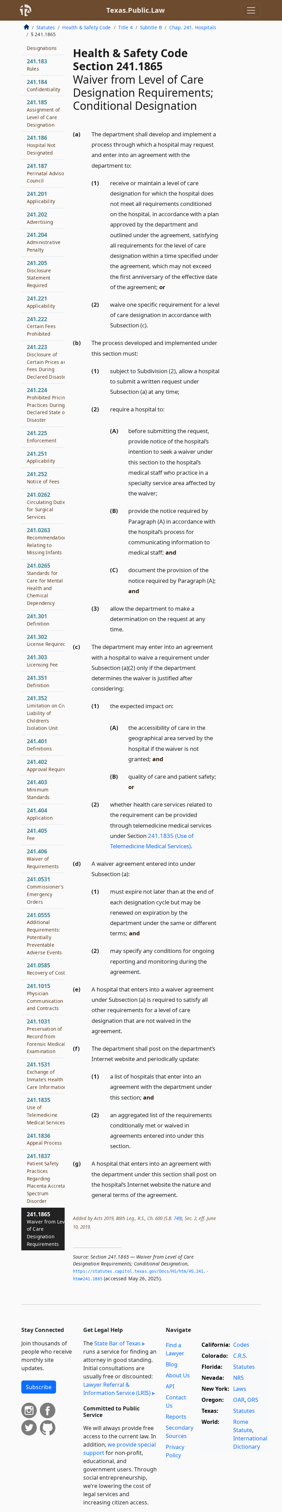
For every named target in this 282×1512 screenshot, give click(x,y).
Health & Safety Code (86, 27)
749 (177, 1218)
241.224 (47, 404)
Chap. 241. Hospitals (192, 27)
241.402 (48, 765)
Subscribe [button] (39, 1387)
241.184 (43, 85)
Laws (239, 1389)
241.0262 (47, 505)
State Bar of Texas (117, 1343)
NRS (238, 1378)
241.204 (44, 242)
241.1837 (46, 1178)
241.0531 (45, 890)
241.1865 (48, 1228)
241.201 (41, 197)
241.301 (38, 619)
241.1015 (45, 996)
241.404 (40, 814)
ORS (252, 1400)
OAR (239, 1400)
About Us (178, 1375)
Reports (176, 1416)
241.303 (42, 660)
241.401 (39, 744)
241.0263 (48, 541)
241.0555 (44, 933)
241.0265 (45, 584)
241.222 (41, 326)
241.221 (41, 302)
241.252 (43, 477)
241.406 (43, 859)
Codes (241, 1344)
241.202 (40, 218)
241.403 (38, 789)
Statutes (45, 27)
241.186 (41, 145)
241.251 (41, 457)
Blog (171, 1364)
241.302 (46, 640)
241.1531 (47, 1075)
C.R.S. (240, 1355)
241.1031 (46, 1036)
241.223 (48, 361)
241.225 (41, 436)
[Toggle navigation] (251, 10)
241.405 (37, 834)
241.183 (37, 64)
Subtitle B (151, 27)
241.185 (43, 113)
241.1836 (44, 1139)
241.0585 (47, 969)
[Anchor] (135, 165)
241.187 (48, 173)
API (170, 1386)
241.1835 (46, 1110)
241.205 (39, 273)
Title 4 (125, 27)
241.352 (47, 712)
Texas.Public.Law (135, 10)
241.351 (38, 681)
